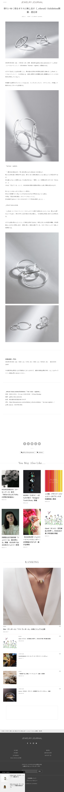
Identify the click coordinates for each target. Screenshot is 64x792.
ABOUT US (48, 755)
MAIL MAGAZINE (16, 758)
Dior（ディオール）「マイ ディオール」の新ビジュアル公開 (24, 629)
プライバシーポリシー (32, 780)
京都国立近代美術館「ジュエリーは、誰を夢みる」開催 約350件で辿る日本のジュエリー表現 (10, 541)
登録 (39, 771)
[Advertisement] (32, 429)
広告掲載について (32, 778)
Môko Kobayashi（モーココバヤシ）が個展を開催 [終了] (17, 785)
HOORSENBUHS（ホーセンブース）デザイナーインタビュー (33, 656)
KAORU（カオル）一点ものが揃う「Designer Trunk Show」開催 (31, 497)
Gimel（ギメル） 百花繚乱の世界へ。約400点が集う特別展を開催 (53, 530)
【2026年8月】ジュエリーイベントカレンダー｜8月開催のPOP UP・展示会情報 (32, 541)
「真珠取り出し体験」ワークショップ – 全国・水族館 (32, 673)
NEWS (4, 626)
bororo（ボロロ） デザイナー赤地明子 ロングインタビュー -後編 (34, 691)
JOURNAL (16, 755)
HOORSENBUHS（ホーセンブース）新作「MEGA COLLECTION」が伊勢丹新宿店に (10, 493)
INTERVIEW (21, 653)
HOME (3, 731)
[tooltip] (24, 443)
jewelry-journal (37, 16)
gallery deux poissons (28, 452)
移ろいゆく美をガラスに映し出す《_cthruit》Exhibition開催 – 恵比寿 (26, 731)
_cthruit (40, 452)
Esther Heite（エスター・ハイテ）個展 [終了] (17, 776)
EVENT (29, 16)
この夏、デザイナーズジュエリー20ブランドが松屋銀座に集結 (53, 496)
